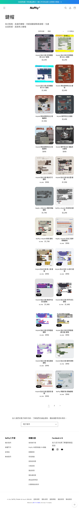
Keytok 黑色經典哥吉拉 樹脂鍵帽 (44, 148)
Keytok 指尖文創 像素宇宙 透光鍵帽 (44, 301)
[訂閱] (55, 424)
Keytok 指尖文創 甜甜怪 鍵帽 (44, 392)
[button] (4, 8)
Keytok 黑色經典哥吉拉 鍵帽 (64, 86)
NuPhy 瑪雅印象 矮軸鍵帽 (64, 391)
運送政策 (32, 470)
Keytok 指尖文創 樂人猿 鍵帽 (44, 270)
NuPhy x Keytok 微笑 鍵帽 (44, 238)
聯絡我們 (8, 456)
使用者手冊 (32, 443)
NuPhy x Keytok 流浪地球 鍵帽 (64, 209)
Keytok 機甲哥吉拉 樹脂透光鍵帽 (64, 148)
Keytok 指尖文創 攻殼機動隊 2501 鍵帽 (44, 86)
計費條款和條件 (34, 484)
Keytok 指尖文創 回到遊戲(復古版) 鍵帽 (64, 331)
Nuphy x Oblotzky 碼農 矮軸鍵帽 (44, 209)
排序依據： (42, 31)
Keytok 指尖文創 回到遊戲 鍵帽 (44, 331)
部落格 (7, 452)
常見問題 (32, 456)
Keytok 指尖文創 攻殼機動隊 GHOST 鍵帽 (44, 56)
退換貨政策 (32, 461)
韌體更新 (32, 452)
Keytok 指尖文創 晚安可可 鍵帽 (44, 178)
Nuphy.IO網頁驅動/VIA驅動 (37, 447)
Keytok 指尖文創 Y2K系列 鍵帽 (64, 270)
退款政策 (37, 499)
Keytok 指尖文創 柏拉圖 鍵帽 (64, 178)
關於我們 (8, 443)
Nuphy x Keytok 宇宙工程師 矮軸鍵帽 (64, 239)
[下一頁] (60, 405)
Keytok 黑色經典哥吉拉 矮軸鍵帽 (44, 117)
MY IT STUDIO (36, 502)
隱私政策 (45, 499)
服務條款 (53, 499)
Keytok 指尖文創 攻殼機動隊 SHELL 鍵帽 (64, 56)
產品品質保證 (33, 480)
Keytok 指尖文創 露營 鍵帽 (64, 361)
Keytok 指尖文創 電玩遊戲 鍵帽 (44, 362)
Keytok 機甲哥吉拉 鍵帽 (64, 116)
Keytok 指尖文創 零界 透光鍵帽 (64, 301)
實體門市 (8, 447)
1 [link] (48, 406)
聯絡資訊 (69, 499)
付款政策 (32, 466)
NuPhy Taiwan (16, 499)
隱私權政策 (32, 475)
